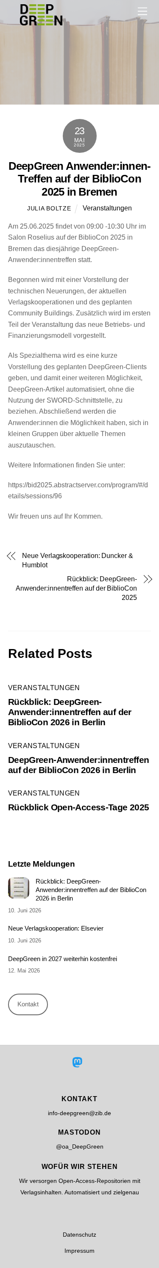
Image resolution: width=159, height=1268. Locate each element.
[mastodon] (78, 1062)
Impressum (79, 1250)
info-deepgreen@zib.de (79, 1113)
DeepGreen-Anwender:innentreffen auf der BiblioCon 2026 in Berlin (78, 765)
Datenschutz (79, 1234)
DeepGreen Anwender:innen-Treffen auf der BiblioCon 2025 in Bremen (79, 179)
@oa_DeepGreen (79, 1146)
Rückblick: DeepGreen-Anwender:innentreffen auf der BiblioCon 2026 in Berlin (69, 712)
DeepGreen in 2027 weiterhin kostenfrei (62, 958)
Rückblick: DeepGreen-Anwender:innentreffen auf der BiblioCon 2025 (76, 588)
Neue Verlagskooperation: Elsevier (55, 928)
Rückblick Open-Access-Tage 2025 (78, 807)
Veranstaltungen (107, 208)
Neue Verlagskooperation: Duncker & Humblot (77, 560)
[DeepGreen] (41, 22)
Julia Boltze (49, 208)
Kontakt (28, 1004)
